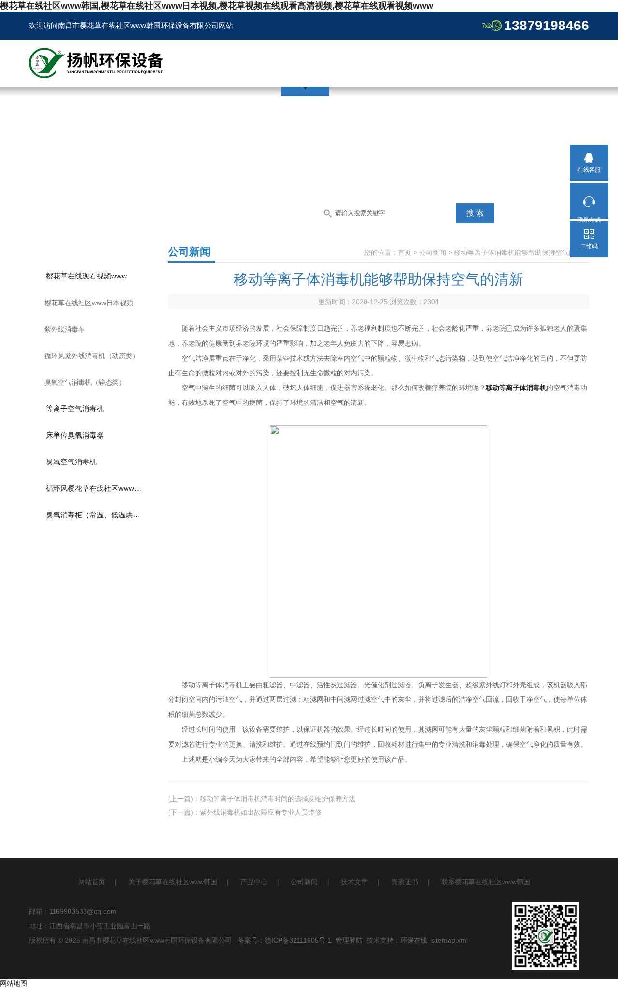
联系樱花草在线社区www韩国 (485, 882)
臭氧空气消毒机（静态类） (85, 382)
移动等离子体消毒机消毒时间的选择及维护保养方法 (277, 799)
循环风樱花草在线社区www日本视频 (102, 488)
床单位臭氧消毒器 (75, 435)
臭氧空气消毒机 (71, 462)
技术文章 (354, 882)
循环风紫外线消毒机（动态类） (91, 356)
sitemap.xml (449, 940)
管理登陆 (349, 940)
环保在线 (413, 940)
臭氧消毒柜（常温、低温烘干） (96, 515)
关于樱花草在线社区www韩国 (172, 882)
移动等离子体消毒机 (516, 387)
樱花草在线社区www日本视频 (88, 302)
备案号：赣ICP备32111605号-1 (285, 940)
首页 (404, 252)
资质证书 (404, 882)
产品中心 (253, 882)
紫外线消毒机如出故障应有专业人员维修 (261, 812)
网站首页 (91, 882)
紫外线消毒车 (64, 329)
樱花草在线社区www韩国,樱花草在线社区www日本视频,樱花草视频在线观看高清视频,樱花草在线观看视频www (216, 6)
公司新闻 (432, 252)
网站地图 (13, 983)
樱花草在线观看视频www (86, 276)
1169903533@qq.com (82, 911)
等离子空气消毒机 (75, 408)
